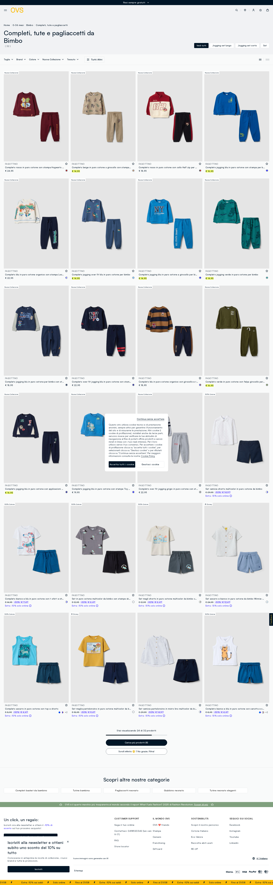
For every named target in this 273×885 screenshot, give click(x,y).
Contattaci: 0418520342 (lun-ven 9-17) (133, 833)
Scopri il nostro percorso (205, 825)
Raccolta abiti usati (202, 843)
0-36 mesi (18, 25)
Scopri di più (201, 804)
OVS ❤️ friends (161, 825)
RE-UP (194, 849)
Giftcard (157, 849)
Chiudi (264, 882)
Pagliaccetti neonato (126, 790)
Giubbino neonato (174, 790)
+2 (66, 712)
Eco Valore (197, 837)
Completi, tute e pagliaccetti (52, 25)
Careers (157, 837)
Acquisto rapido (36, 157)
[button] (245, 10)
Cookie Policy (148, 456)
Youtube (234, 837)
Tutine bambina (81, 790)
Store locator (121, 846)
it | (262, 858)
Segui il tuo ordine (124, 825)
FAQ (116, 840)
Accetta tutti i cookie (122, 464)
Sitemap (78, 870)
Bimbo (29, 25)
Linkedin (234, 843)
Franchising (159, 843)
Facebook (235, 825)
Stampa (157, 831)
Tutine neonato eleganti (223, 790)
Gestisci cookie (150, 464)
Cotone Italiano (199, 831)
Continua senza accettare (150, 419)
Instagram (235, 831)
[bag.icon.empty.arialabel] (267, 10)
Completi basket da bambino (31, 790)
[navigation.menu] (5, 10)
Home (7, 25)
